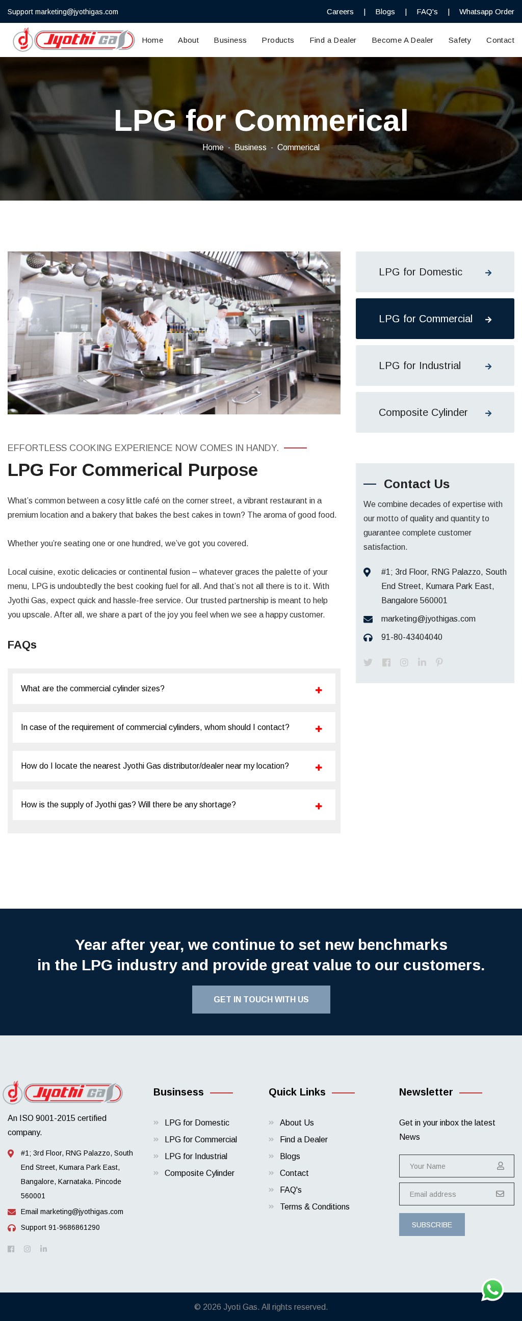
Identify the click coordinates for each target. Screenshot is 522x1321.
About (188, 40)
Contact (500, 40)
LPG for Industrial (420, 365)
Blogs (385, 11)
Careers (340, 11)
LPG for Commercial (426, 318)
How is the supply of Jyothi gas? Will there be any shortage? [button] (128, 804)
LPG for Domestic (420, 271)
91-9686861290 (74, 1227)
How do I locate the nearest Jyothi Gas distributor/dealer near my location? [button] (155, 766)
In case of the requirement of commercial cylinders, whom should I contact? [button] (155, 727)
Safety (460, 40)
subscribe (432, 1225)
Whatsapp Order (486, 11)
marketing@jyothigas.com (76, 12)
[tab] (174, 688)
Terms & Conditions (315, 1206)
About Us (297, 1122)
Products (278, 40)
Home (153, 40)
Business (230, 40)
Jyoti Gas (240, 1307)
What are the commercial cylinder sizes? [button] (93, 688)
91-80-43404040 (411, 637)
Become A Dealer (403, 40)
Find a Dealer (333, 40)
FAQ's (427, 11)
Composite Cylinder (423, 412)
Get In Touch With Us (261, 999)
